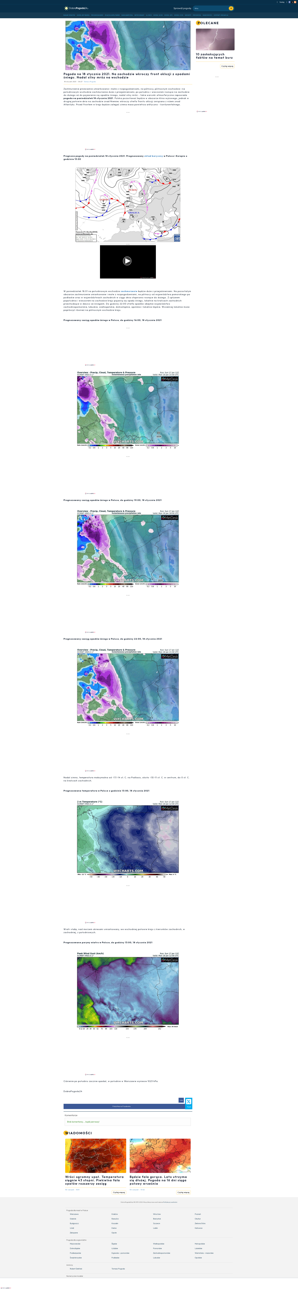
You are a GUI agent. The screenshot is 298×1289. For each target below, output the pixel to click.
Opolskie (198, 1257)
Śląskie (114, 1244)
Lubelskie (198, 1248)
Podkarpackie (75, 1253)
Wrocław (157, 1214)
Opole (114, 1232)
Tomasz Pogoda (118, 1269)
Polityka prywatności (170, 1202)
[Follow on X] (292, 2)
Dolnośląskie (75, 1248)
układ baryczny (153, 156)
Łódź (72, 1228)
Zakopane (74, 1232)
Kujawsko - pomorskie (120, 1253)
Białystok (157, 1219)
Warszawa (74, 1214)
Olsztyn (198, 1219)
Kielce (114, 1228)
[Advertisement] (128, 131)
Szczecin (156, 1223)
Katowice (198, 1228)
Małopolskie (200, 1244)
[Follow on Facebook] (289, 2)
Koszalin (115, 1223)
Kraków (115, 1214)
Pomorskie (157, 1248)
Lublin (155, 1228)
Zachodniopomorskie (161, 1253)
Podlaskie (115, 1257)
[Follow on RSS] (295, 2)
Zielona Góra (200, 1223)
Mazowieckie (75, 1244)
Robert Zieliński (76, 1269)
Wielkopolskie (158, 1244)
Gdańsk (73, 1219)
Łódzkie (115, 1248)
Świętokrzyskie (76, 1257)
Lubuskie (156, 1257)
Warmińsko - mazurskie (204, 1253)
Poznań (198, 1214)
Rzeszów (115, 1219)
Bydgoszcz (74, 1223)
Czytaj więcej (119, 1192)
